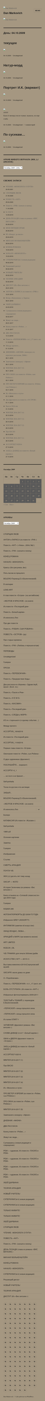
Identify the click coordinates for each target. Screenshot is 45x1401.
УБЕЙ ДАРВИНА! (13, 304)
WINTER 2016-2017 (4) (15, 412)
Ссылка (6, 859)
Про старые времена (12, 640)
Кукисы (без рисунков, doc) (14, 567)
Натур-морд (12, 65)
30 (28, 500)
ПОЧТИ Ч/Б (8, 870)
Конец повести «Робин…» (16, 326)
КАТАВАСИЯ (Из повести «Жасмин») (19, 820)
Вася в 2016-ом (12, 406)
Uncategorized (17, 55)
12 (6, 491)
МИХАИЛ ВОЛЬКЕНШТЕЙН (18, 240)
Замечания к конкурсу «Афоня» (18, 361)
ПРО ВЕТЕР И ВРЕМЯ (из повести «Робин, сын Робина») (22, 1094)
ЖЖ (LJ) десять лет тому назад (16, 876)
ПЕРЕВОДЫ (8, 651)
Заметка (6, 842)
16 (28, 491)
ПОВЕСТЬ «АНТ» (13, 199)
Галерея (7, 848)
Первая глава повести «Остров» (17, 748)
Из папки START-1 (11, 1019)
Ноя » (11, 504)
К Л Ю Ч (9, 212)
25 (39, 495)
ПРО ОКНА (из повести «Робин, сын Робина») (18, 1102)
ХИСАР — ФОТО (10, 881)
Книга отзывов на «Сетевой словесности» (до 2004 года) (21, 896)
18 (39, 491)
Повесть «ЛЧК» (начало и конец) (19, 205)
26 (6, 500)
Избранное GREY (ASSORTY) (16, 920)
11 (39, 486)
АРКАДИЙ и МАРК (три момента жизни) (20, 936)
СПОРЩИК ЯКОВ (13, 193)
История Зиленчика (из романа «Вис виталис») (19, 888)
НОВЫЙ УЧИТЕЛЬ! (14, 272)
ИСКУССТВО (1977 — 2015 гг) (16, 959)
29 (22, 500)
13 (12, 491)
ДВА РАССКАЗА (13, 333)
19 (6, 495)
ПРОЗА (6, 667)
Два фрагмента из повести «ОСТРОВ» (21, 399)
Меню (37, 10)
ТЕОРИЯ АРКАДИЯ (14, 279)
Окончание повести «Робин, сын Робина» (21, 753)
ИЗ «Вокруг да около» (14, 234)
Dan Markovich (12, 13)
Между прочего (9, 725)
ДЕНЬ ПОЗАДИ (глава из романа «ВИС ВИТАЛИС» (20, 1250)
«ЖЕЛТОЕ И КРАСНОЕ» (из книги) (18, 601)
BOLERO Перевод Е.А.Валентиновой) (19, 578)
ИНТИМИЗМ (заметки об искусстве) (18, 925)
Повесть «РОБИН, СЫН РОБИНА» (18, 628)
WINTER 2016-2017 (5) (15, 368)
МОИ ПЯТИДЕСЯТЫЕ (15, 228)
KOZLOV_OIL (9, 947)
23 (28, 495)
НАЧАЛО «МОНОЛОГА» (16, 253)
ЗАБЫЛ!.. (7, 792)
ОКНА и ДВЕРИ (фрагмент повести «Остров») (18, 1039)
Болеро (6, 815)
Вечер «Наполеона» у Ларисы (17, 298)
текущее (10, 42)
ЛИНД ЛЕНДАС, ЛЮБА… (14, 931)
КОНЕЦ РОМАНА (13, 247)
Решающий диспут (13, 266)
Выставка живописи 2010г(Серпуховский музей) (21, 965)
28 (17, 500)
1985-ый (7, 831)
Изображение (9, 854)
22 (22, 495)
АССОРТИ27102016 (14, 444)
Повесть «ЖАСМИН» (12, 703)
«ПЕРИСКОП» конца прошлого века (19, 1008)
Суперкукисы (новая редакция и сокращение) (17, 1143)
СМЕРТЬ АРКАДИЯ (12, 865)
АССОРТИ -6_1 (10, 770)
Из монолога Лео (10, 617)
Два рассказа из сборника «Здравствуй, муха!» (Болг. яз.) (20, 685)
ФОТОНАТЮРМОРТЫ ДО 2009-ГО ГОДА (20, 914)
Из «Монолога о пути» (15, 393)
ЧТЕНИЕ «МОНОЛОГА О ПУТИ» (19, 186)
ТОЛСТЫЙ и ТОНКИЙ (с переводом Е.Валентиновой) (18, 1001)
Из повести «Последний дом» (16, 606)
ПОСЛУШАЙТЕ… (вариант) (15, 764)
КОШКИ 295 (8, 908)
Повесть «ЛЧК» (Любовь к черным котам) (21, 645)
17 (33, 491)
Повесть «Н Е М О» (11, 698)
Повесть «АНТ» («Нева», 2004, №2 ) (18, 545)
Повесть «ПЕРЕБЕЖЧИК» (14, 673)
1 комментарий (30, 125)
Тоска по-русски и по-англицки (16, 787)
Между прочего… (13, 345)
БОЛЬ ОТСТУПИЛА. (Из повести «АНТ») (21, 989)
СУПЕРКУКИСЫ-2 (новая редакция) (20, 259)
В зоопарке (8, 584)
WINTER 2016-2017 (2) (15, 425)
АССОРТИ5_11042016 (13, 742)
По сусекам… (14, 134)
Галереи (7, 662)
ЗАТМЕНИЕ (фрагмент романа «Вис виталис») (19, 1026)
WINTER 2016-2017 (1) (15, 438)
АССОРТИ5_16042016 (13, 731)
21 (17, 495)
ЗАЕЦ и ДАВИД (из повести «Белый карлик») (18, 1047)
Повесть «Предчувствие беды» (16, 679)
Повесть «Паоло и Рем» (13, 692)
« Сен (5, 504)
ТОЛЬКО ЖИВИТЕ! (11, 1210)
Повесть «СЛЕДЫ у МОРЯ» (15, 714)
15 (22, 491)
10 (33, 486)
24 (33, 495)
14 (17, 491)
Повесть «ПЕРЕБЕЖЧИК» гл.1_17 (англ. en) (23, 339)
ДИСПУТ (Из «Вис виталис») (17, 285)
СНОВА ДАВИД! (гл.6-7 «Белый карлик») (20, 1033)
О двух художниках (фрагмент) (16, 759)
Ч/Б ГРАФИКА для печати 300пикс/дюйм (20, 953)
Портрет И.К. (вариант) (21, 87)
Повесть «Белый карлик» (14, 612)
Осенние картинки (11, 837)
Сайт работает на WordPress (24, 1397)
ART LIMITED (9, 942)
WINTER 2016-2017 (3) (15, 419)
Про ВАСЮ (10, 431)
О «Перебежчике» (11, 978)
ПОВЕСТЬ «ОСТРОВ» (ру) (14, 634)
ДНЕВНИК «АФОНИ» (12, 1120)
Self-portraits (8, 781)
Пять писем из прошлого (14, 573)
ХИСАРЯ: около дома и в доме (16, 972)
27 (12, 500)
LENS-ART (8, 589)
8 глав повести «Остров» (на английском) (21, 595)
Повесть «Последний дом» (15, 709)
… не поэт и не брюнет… (14, 776)
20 (12, 495)
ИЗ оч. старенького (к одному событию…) (21, 720)
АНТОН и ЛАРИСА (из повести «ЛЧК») (22, 291)
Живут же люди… (13, 320)
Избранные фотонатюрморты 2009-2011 (20, 994)
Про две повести (10, 623)
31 (33, 500)
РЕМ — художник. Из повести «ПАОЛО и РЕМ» (20, 1151)
